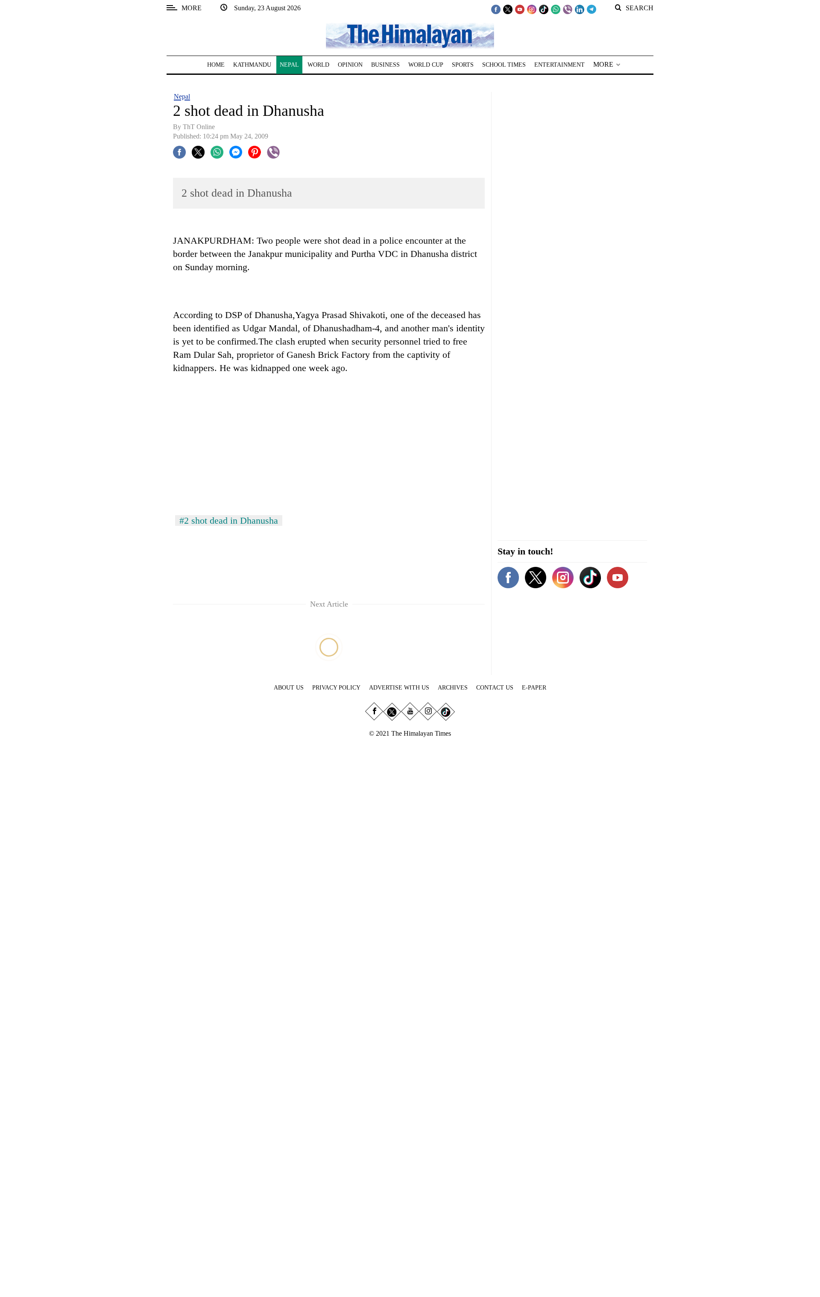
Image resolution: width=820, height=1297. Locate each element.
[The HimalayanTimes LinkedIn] (579, 9)
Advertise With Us (399, 687)
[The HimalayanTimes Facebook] (496, 9)
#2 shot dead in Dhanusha (228, 520)
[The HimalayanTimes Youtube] (519, 9)
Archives (453, 687)
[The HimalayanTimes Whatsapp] (555, 9)
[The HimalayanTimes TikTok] (543, 9)
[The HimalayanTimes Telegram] (591, 9)
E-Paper (534, 687)
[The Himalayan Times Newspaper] (410, 35)
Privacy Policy (336, 687)
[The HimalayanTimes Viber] (567, 9)
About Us (289, 687)
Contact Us (494, 687)
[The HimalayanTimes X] (507, 9)
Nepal (182, 96)
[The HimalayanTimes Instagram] (531, 9)
